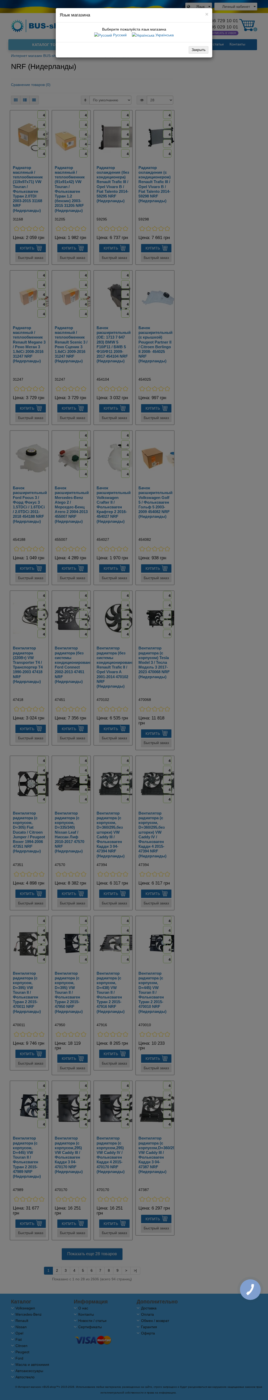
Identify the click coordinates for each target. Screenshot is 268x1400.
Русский (119, 35)
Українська (164, 35)
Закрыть (198, 50)
